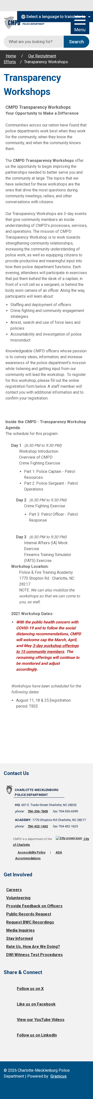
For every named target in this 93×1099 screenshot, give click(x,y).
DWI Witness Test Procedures (34, 954)
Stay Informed (19, 938)
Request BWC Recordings (30, 922)
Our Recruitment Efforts (30, 59)
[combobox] (55, 16)
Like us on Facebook (36, 1004)
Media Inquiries (20, 930)
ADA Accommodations (38, 855)
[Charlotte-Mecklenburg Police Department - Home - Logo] (27, 23)
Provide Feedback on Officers (34, 906)
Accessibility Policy (31, 852)
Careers (14, 889)
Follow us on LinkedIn (37, 1035)
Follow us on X (30, 988)
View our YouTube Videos (40, 1019)
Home (11, 56)
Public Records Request (28, 914)
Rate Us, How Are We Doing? (33, 946)
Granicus (58, 1076)
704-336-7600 (38, 811)
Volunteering (18, 898)
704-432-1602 (38, 826)
